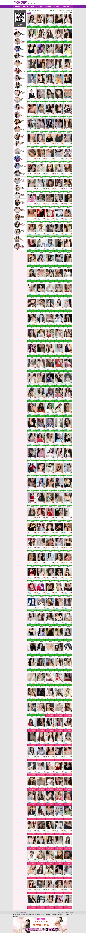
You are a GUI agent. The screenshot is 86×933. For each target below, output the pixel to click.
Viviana (23, 71)
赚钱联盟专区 (66, 6)
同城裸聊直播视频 (64, 912)
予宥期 (23, 34)
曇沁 (23, 143)
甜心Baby (24, 166)
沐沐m (23, 115)
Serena (23, 78)
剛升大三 (23, 92)
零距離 (23, 107)
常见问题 (48, 6)
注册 (72, 0)
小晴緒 (23, 217)
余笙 (23, 99)
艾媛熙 (23, 41)
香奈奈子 (23, 121)
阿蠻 (23, 129)
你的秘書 (23, 210)
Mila (23, 246)
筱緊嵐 (23, 173)
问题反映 (56, 6)
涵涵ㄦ (23, 231)
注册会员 (41, 6)
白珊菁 (23, 195)
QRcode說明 (20, 25)
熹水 (23, 159)
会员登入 (33, 6)
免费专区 (17, 6)
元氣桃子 (23, 63)
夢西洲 (23, 239)
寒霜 (23, 180)
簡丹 (23, 151)
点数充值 (25, 6)
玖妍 (23, 49)
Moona (23, 85)
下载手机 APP (20, 10)
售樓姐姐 (23, 202)
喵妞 (23, 136)
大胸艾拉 (23, 56)
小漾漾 (23, 188)
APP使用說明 (20, 24)
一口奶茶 (23, 224)
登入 (69, 0)
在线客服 (24, 912)
